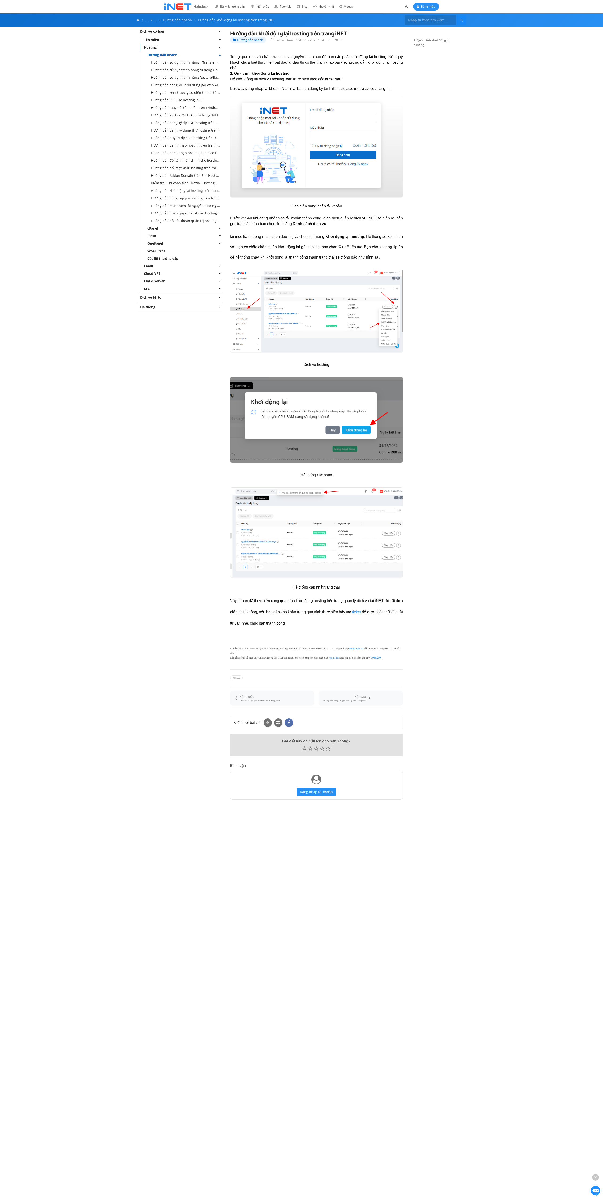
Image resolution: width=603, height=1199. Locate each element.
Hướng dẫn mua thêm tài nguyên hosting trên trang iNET (187, 205)
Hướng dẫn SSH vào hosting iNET (177, 100)
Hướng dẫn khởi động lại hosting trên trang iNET (187, 190)
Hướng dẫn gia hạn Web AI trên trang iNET (185, 115)
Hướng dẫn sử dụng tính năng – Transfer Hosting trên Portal (187, 62)
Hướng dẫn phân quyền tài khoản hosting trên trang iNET (187, 213)
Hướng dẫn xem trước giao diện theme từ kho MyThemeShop (187, 92)
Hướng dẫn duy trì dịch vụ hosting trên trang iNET (187, 138)
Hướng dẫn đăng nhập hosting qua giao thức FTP (187, 153)
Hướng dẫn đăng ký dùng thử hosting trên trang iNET (187, 130)
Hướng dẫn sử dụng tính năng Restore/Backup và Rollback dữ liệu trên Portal (187, 77)
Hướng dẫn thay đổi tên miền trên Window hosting (187, 107)
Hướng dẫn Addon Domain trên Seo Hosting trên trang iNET (187, 175)
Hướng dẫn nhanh (250, 40)
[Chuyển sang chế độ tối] (407, 6)
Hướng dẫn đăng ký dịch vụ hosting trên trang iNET (187, 122)
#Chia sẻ (236, 678)
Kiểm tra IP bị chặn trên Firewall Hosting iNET (187, 183)
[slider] (316, 749)
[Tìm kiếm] (461, 20)
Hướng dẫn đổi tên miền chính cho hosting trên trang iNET (187, 160)
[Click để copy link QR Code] (278, 722)
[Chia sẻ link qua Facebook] (289, 722)
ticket (356, 612)
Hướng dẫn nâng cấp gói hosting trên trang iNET (187, 198)
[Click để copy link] (268, 722)
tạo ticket (334, 657)
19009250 (376, 657)
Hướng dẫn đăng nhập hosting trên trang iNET (187, 145)
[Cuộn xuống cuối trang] (595, 1177)
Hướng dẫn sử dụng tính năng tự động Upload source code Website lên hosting (187, 70)
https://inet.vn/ (356, 648)
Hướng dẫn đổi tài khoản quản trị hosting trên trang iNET (187, 220)
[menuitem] (230, 6)
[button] (316, 749)
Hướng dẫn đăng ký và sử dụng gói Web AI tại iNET (187, 85)
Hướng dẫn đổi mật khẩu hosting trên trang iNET (187, 168)
